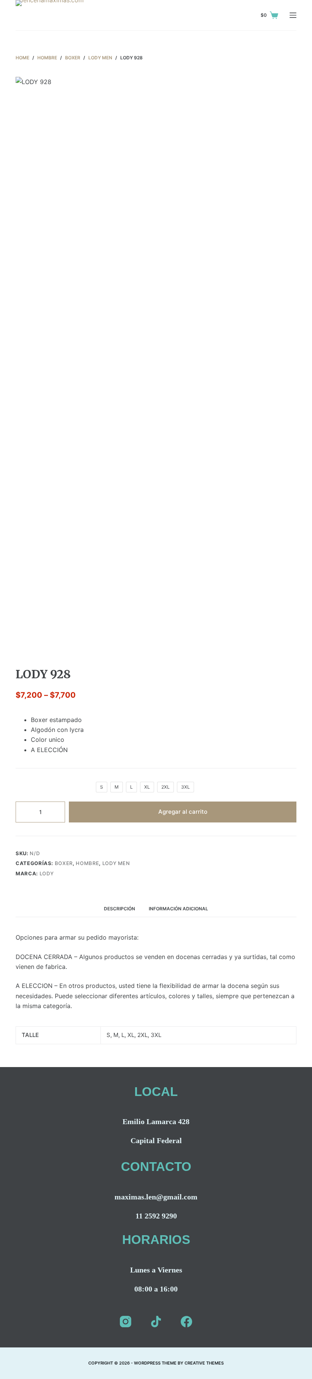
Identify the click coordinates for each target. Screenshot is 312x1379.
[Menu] (293, 15)
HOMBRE (87, 863)
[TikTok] (156, 1321)
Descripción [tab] (119, 908)
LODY (47, 873)
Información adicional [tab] (178, 908)
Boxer (64, 863)
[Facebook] (186, 1321)
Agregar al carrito (182, 811)
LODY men (116, 863)
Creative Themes (204, 1363)
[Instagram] (125, 1321)
